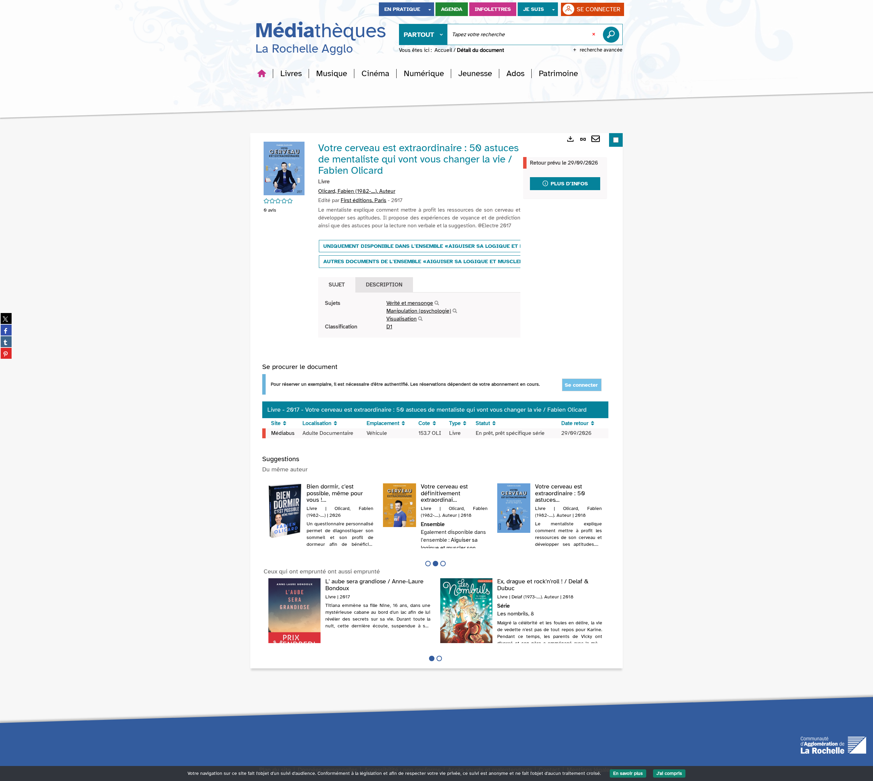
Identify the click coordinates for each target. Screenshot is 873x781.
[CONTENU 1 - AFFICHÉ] (431, 658)
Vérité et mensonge (409, 303)
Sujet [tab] (337, 284)
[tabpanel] (419, 314)
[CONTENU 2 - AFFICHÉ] (435, 563)
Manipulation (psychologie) (418, 311)
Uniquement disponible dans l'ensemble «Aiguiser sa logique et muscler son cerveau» (455, 246)
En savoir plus (628, 773)
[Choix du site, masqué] (429, 9)
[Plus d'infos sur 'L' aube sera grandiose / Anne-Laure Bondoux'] (294, 616)
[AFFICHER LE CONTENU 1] (428, 563)
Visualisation (401, 318)
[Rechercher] (436, 303)
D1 (389, 326)
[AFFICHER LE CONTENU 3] (443, 563)
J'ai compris (669, 773)
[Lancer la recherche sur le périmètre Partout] (612, 34)
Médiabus (283, 433)
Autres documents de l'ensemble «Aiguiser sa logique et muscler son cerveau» (444, 261)
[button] (291, 73)
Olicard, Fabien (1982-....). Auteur (356, 191)
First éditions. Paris (363, 200)
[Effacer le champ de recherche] (594, 34)
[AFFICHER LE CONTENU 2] (439, 658)
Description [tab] (384, 284)
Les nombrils (512, 613)
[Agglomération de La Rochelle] (833, 744)
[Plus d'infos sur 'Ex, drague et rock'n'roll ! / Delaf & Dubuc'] (466, 614)
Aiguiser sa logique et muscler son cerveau (449, 548)
